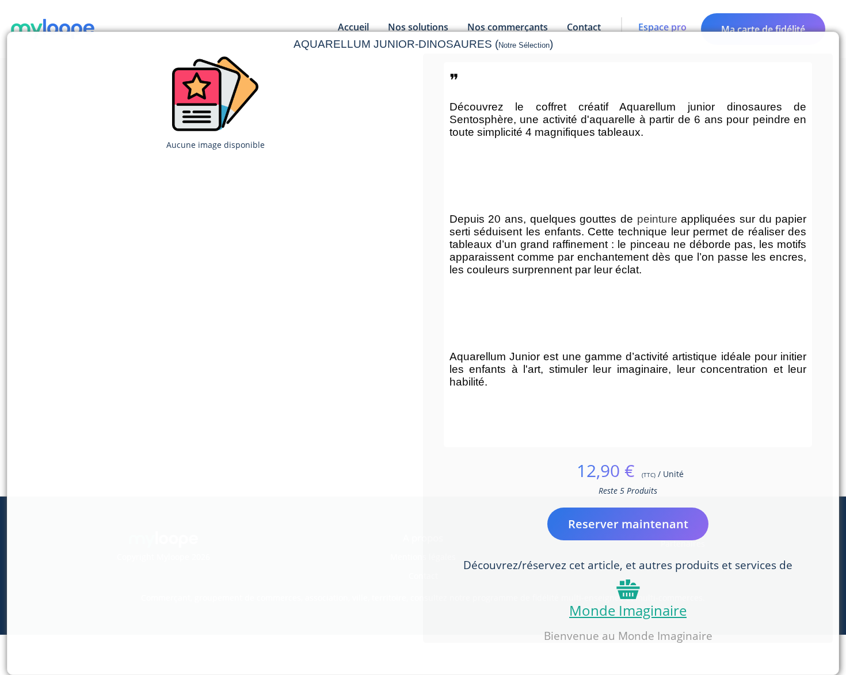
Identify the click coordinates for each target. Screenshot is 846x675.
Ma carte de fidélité (763, 29)
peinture (657, 219)
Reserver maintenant (628, 524)
